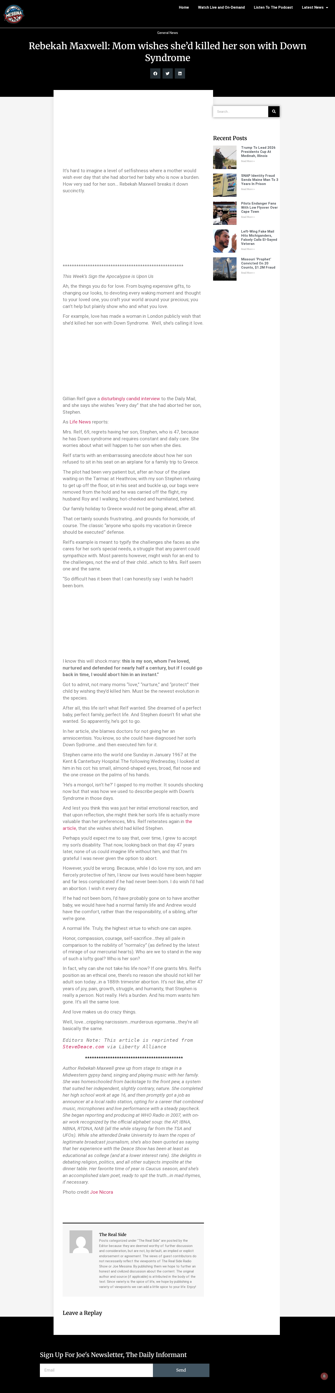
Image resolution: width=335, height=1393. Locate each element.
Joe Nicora (101, 1192)
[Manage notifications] (324, 1376)
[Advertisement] (133, 131)
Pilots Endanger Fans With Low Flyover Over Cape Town (259, 207)
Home (184, 7)
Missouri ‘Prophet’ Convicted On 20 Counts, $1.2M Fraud (258, 263)
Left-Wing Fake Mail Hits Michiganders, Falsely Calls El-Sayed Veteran (259, 237)
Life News (80, 422)
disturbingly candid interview (130, 398)
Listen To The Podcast (273, 7)
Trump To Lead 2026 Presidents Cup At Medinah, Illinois (258, 152)
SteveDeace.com (83, 1046)
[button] (155, 73)
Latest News (313, 7)
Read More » (248, 161)
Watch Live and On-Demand (221, 7)
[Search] (274, 111)
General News (167, 33)
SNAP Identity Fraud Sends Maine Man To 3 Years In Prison (259, 180)
